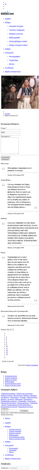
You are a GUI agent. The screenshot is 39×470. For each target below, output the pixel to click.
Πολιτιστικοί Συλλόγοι (8, 403)
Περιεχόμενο (6, 136)
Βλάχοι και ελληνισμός (25, 393)
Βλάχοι (8, 22)
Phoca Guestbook (32, 365)
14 (7, 354)
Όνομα (4, 128)
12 (7, 350)
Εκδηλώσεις (15, 397)
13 (7, 352)
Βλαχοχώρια (18, 395)
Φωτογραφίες (14, 56)
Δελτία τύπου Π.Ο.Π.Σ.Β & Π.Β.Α (19, 405)
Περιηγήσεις (28, 399)
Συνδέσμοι (9, 68)
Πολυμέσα (9, 53)
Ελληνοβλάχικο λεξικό (18, 41)
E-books (23, 397)
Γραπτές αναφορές (17, 30)
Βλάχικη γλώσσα (16, 34)
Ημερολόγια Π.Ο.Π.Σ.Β (9, 407)
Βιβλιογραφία (14, 38)
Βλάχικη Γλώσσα (11, 380)
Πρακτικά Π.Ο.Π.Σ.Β (25, 407)
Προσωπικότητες (23, 403)
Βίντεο (11, 64)
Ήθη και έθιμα (32, 397)
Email (3, 132)
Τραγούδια (13, 60)
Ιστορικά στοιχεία (16, 26)
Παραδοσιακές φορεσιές (9, 401)
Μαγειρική (19, 399)
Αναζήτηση (24, 411)
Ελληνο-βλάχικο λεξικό (13, 383)
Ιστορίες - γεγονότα (7, 399)
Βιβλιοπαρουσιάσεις (9, 393)
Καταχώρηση (6, 157)
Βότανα (26, 395)
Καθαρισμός (5, 159)
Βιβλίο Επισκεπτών (13, 72)
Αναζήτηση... (5, 409)
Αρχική (8, 19)
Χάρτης (7, 418)
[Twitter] (5, 4)
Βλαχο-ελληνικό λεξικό (18, 45)
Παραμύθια (23, 401)
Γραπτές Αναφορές (11, 378)
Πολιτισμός (32, 401)
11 (7, 348)
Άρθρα (7, 49)
